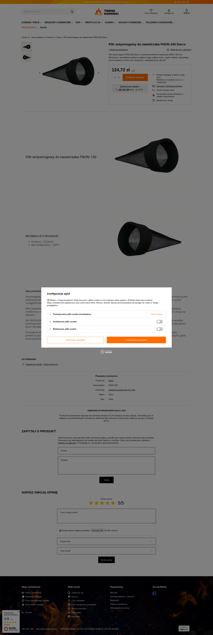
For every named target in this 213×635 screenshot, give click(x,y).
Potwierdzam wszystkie (136, 340)
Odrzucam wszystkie (75, 340)
